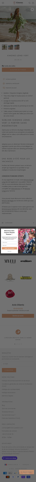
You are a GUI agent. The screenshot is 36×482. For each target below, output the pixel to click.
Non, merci (9, 251)
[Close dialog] (34, 230)
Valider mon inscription (9, 248)
